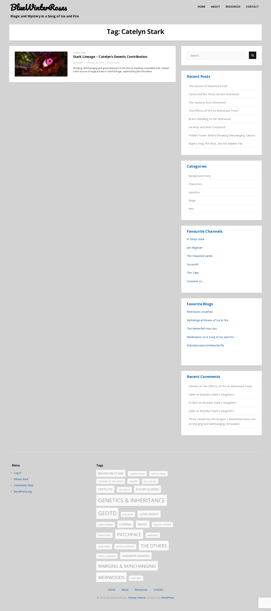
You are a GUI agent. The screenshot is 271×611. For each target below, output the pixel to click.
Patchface (129, 534)
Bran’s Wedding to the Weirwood (210, 119)
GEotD (107, 513)
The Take (193, 272)
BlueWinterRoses (38, 7)
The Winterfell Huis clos (202, 328)
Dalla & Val (150, 481)
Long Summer (105, 524)
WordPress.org (23, 491)
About (215, 6)
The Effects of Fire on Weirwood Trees (213, 110)
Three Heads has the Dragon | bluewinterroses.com (222, 419)
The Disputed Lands (199, 256)
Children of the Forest (110, 481)
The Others (154, 546)
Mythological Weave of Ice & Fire (207, 320)
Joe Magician (194, 247)
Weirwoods (111, 577)
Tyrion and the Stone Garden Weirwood (214, 94)
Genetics (194, 192)
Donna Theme (137, 597)
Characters (79, 52)
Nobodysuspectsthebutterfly (205, 345)
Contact (252, 6)
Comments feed (23, 485)
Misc (191, 209)
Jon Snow (128, 514)
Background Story (200, 176)
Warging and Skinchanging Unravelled (215, 424)
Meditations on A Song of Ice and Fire (210, 337)
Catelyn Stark (158, 474)
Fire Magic (124, 489)
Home (201, 6)
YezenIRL (193, 264)
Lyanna (125, 524)
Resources (233, 6)
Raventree (152, 535)
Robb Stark (104, 546)
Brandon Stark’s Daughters (217, 394)
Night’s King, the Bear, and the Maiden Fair (216, 143)
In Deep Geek (195, 239)
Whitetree (136, 578)
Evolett (79, 62)
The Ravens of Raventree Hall (208, 86)
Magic (192, 200)
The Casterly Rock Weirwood (207, 102)
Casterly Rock (137, 474)
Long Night (149, 514)
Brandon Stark (111, 473)
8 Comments (113, 62)
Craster (133, 481)
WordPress (167, 597)
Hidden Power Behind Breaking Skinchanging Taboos (222, 135)
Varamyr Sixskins (136, 556)
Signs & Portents (125, 546)
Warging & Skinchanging (127, 566)
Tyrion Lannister (107, 556)
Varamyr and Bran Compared (207, 127)
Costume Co (194, 281)
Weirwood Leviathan (200, 311)
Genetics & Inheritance (131, 500)
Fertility (105, 489)
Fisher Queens (147, 489)
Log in (17, 473)
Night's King (104, 535)
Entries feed (21, 479)
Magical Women (162, 524)
